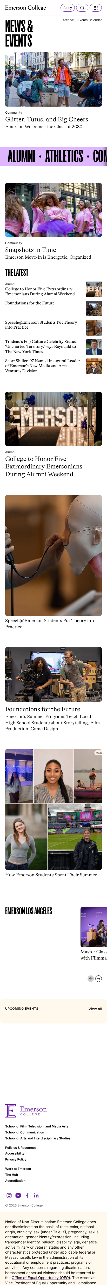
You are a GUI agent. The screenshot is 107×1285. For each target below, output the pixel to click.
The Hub (11, 1175)
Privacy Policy (15, 1159)
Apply (67, 8)
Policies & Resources (21, 1148)
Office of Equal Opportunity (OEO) (41, 1278)
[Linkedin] (36, 1195)
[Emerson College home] (53, 1111)
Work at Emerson (18, 1169)
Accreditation (15, 1181)
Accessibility (15, 1153)
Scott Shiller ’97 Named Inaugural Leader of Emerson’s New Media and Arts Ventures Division (42, 365)
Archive (68, 20)
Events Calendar (90, 20)
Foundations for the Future (30, 303)
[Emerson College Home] (26, 8)
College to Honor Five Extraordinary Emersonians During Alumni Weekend (40, 291)
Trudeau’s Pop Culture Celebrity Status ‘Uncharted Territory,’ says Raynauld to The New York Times (40, 346)
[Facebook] (27, 1195)
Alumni (21, 156)
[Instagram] (9, 1195)
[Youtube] (18, 1195)
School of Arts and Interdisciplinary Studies (37, 1138)
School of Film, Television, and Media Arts (36, 1126)
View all (95, 1009)
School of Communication (24, 1132)
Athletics (64, 156)
